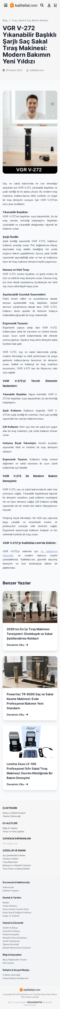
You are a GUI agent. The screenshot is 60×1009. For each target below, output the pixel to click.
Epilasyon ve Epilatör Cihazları (17, 865)
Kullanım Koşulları (11, 934)
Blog (5, 20)
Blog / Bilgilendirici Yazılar (15, 959)
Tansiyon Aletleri (10, 858)
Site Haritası (8, 963)
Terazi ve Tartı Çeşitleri (13, 831)
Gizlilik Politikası (10, 928)
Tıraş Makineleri (10, 862)
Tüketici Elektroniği (11, 816)
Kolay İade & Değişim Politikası (17, 912)
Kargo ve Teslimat (11, 916)
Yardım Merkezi (10, 906)
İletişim (6, 902)
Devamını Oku (15, 644)
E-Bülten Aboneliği (11, 975)
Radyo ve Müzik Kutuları (14, 813)
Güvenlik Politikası (11, 931)
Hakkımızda (8, 887)
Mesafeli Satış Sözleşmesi (15, 937)
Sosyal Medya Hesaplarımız (16, 978)
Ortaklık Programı (11, 890)
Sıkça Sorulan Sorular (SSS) (16, 909)
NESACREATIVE (35, 1002)
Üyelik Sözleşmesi (11, 941)
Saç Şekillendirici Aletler (14, 855)
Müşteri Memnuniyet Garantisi (17, 947)
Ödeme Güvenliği (11, 944)
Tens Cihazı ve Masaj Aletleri (16, 868)
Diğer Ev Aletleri (10, 828)
